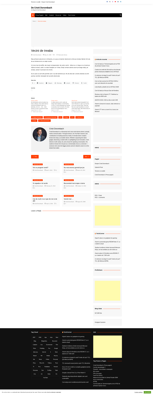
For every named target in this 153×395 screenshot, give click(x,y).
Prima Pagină (39, 15)
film (57, 344)
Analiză (51, 15)
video (48, 374)
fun (49, 348)
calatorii (35, 344)
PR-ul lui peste (97, 373)
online (47, 359)
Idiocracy (35, 352)
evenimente (49, 344)
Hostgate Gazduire (100, 322)
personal (55, 359)
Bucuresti (54, 341)
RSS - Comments (100, 197)
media (48, 355)
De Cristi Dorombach (41, 7)
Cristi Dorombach (37, 54)
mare (66, 117)
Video (64, 15)
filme (34, 348)
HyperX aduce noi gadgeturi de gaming (106, 238)
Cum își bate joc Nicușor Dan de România (107, 90)
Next (86, 156)
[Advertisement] (76, 34)
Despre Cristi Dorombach (48, 2)
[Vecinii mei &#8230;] (82, 106)
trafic (56, 370)
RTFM (95, 381)
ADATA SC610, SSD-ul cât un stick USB (106, 100)
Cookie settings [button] (139, 392)
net (34, 359)
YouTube (45, 377)
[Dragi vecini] (61, 106)
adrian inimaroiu (37, 117)
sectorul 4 (80, 117)
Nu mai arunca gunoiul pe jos (74, 167)
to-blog (49, 370)
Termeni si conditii (35, 2)
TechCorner (100, 233)
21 (56, 170)
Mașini (35, 355)
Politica (50, 363)
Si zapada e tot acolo (40, 183)
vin (56, 374)
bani (57, 337)
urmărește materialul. (55, 392)
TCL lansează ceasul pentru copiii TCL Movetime (76, 363)
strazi (34, 120)
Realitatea (47, 366)
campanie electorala (51, 117)
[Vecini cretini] (41, 106)
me (41, 355)
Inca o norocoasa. (98, 379)
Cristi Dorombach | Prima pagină (104, 174)
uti (41, 374)
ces (41, 344)
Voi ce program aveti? (40, 167)
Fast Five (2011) (97, 375)
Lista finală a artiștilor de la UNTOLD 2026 (107, 87)
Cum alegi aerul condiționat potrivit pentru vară (75, 382)
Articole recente (101, 59)
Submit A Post (99, 167)
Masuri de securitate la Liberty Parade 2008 (105, 377)
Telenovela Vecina (62, 54)
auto (51, 337)
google (56, 348)
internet (44, 352)
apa (46, 337)
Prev (36, 156)
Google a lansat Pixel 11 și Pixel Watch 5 (73, 372)
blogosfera (44, 341)
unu (35, 374)
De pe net (58, 15)
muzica (56, 355)
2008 (40, 337)
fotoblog (42, 348)
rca (39, 366)
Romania (35, 370)
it (50, 352)
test (42, 370)
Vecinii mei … (68, 199)
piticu (34, 363)
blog (35, 341)
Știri (46, 15)
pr (72, 117)
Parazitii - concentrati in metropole (102, 369)
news (40, 359)
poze (56, 363)
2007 (34, 337)
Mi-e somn (96, 371)
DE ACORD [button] (147, 392)
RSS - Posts (98, 195)
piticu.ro (41, 363)
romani (56, 366)
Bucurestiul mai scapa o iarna (74, 183)
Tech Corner (71, 15)
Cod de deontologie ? (99, 367)
